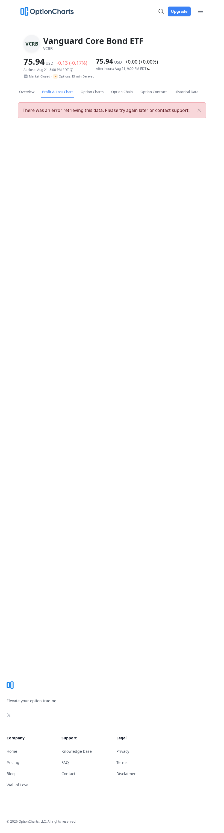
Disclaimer (126, 773)
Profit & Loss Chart (57, 91)
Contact (68, 773)
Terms (122, 762)
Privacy (122, 751)
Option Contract (153, 91)
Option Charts (92, 91)
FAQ (65, 762)
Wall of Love (17, 784)
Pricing (13, 762)
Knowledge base (76, 751)
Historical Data (186, 91)
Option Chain (122, 91)
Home (12, 751)
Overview (26, 91)
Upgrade (179, 11)
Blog (11, 773)
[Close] (199, 110)
